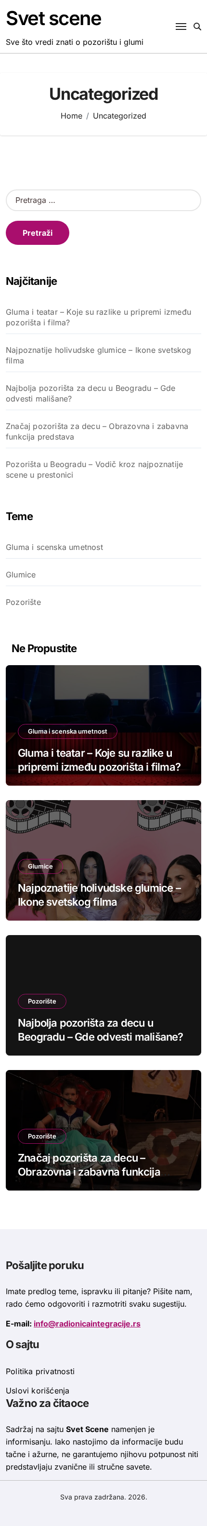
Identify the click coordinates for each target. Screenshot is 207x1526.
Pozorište (23, 602)
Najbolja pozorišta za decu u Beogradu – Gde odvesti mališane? (91, 393)
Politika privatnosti (40, 1371)
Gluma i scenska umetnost (54, 547)
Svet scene (54, 18)
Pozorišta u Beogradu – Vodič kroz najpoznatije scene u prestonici (94, 469)
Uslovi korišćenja (37, 1390)
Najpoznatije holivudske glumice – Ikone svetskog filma (99, 355)
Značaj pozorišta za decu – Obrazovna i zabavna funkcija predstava (97, 431)
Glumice (21, 574)
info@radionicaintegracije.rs (87, 1323)
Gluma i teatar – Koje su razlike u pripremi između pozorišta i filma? (98, 317)
